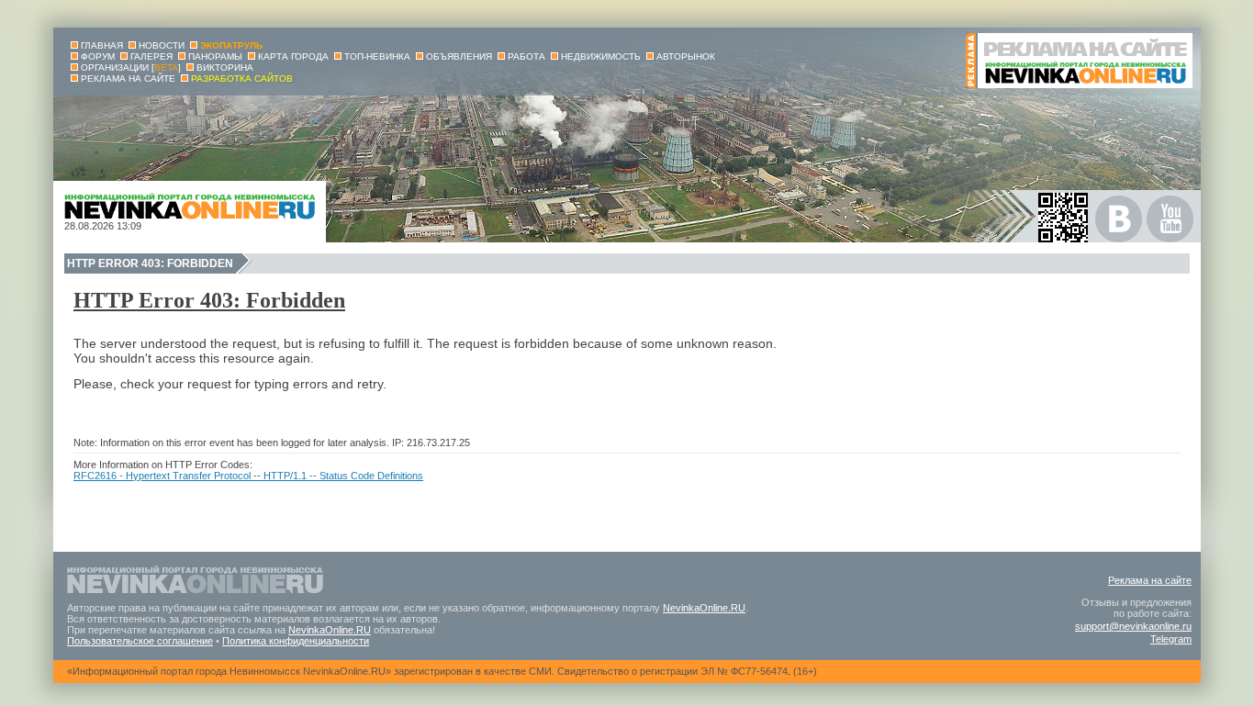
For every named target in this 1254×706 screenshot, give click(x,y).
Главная (102, 45)
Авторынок (685, 56)
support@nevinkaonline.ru (1133, 626)
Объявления (459, 56)
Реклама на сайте (1150, 580)
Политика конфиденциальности (295, 640)
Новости (162, 45)
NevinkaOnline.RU (704, 607)
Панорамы (215, 56)
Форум (98, 56)
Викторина (224, 67)
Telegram (1171, 638)
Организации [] (131, 67)
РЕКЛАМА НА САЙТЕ (128, 78)
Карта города (293, 56)
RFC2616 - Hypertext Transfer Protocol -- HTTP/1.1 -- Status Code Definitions (248, 475)
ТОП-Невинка (377, 56)
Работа (526, 56)
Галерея (151, 56)
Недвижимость (601, 56)
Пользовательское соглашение (140, 640)
